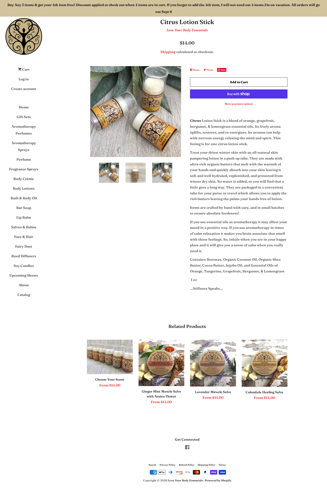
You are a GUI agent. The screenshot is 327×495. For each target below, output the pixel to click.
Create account (23, 89)
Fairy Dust (23, 246)
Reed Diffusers (23, 256)
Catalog (23, 294)
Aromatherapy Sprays (24, 146)
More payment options (239, 104)
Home (24, 107)
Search (152, 464)
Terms (222, 464)
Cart (25, 69)
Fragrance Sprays (23, 169)
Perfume (23, 159)
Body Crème (23, 179)
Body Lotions (24, 188)
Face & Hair (23, 237)
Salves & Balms (23, 227)
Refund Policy (186, 464)
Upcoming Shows (23, 275)
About (24, 285)
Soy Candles (24, 266)
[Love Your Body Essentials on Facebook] (187, 448)
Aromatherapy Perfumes (24, 129)
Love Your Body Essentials (187, 30)
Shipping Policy (206, 464)
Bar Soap (23, 208)
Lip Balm (23, 217)
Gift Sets (24, 117)
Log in (24, 79)
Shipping (167, 52)
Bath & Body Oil (24, 198)
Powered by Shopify (218, 480)
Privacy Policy (167, 464)
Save (223, 69)
